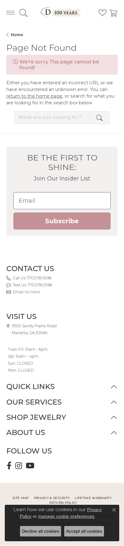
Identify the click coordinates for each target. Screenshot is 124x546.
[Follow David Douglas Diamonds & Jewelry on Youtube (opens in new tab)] (30, 466)
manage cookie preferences (66, 516)
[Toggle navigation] (10, 12)
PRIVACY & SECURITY (52, 498)
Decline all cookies (40, 531)
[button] (23, 12)
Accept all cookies (84, 531)
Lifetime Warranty (93, 498)
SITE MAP (20, 498)
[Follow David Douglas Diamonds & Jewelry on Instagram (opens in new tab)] (18, 466)
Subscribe (62, 221)
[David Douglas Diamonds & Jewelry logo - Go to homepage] (62, 12)
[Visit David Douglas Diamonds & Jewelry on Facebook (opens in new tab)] (9, 466)
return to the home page (34, 96)
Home (17, 34)
